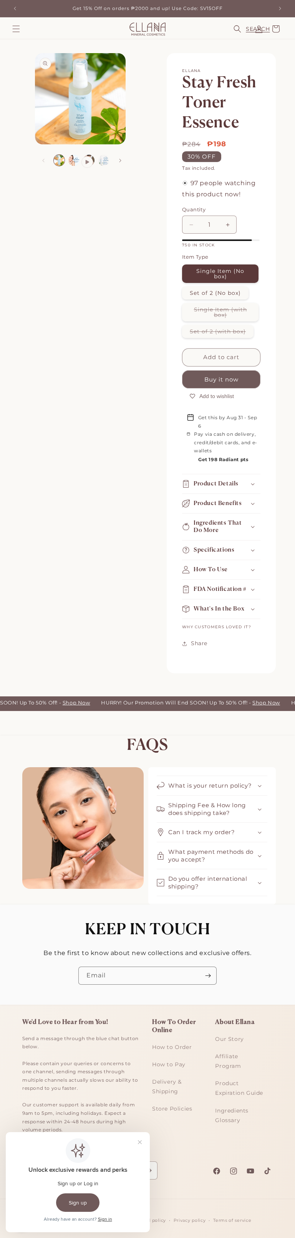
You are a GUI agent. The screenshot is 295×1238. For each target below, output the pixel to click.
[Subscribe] (207, 976)
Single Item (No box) (220, 274)
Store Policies (172, 1108)
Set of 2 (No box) (215, 292)
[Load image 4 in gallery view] (103, 160)
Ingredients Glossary (232, 1115)
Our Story (229, 1039)
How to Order (172, 1047)
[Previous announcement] (15, 8)
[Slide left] (43, 160)
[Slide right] (120, 160)
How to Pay (169, 1064)
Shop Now (69, 702)
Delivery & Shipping (167, 1086)
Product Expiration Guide (239, 1088)
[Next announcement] (280, 8)
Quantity (194, 209)
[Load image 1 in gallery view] (59, 160)
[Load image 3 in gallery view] (74, 160)
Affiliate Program (228, 1061)
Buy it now (221, 379)
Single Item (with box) (226, 313)
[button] (16, 28)
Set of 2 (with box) (222, 333)
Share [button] (199, 643)
